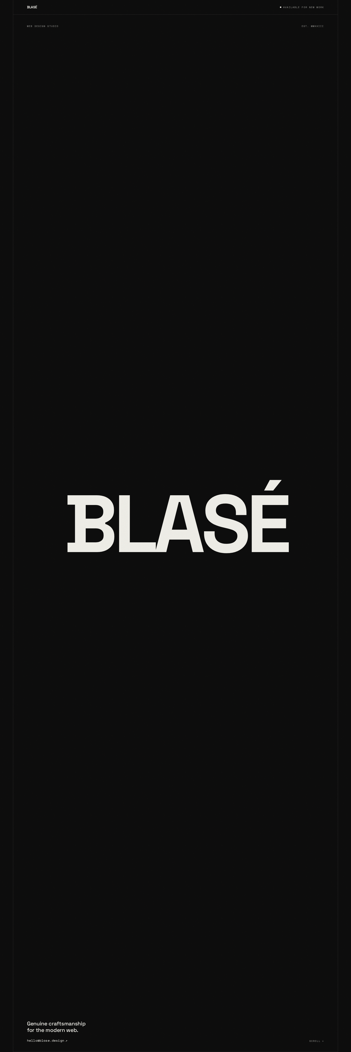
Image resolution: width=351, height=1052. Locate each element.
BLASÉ (32, 7)
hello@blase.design (47, 1040)
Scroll (316, 1041)
